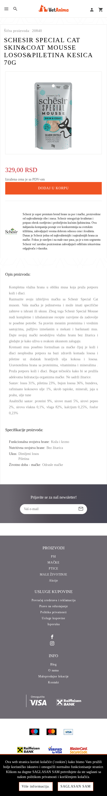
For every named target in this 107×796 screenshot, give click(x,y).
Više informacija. (36, 786)
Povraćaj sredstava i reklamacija (54, 600)
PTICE (53, 568)
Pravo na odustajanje (53, 606)
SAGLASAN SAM (75, 786)
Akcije (53, 580)
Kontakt (53, 682)
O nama (53, 670)
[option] (53, 113)
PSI (53, 556)
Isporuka (54, 624)
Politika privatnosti (53, 612)
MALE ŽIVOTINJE (53, 574)
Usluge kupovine (53, 618)
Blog (53, 664)
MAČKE (53, 562)
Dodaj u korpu (53, 188)
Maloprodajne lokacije (53, 676)
